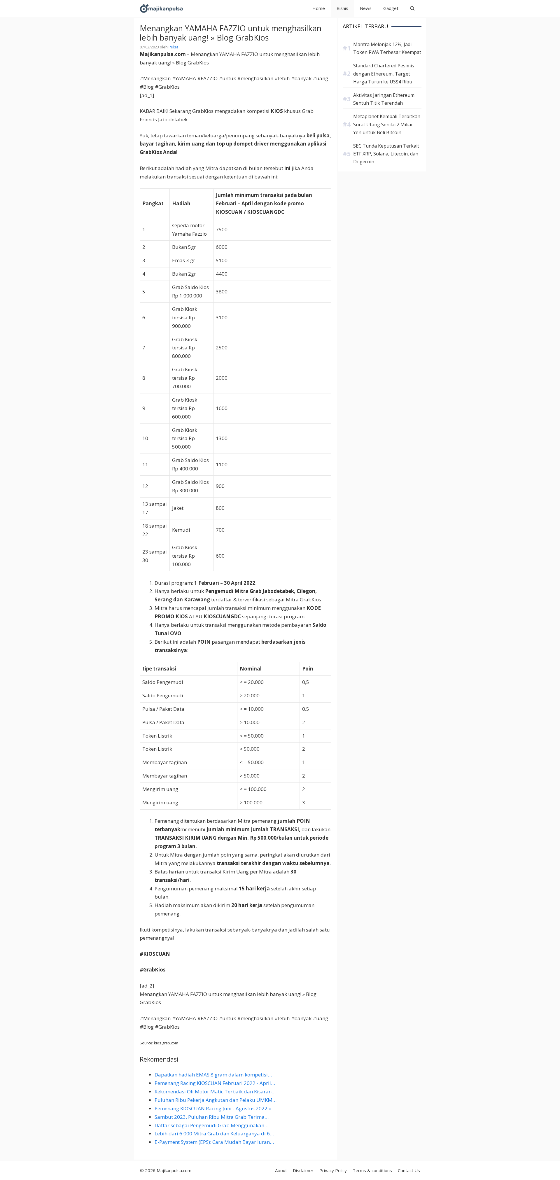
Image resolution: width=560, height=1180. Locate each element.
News (366, 8)
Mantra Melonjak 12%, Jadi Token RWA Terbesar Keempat (387, 48)
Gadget (390, 8)
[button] (412, 8)
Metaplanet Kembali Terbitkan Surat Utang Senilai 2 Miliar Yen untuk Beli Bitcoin (386, 124)
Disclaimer (303, 1170)
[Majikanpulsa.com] (161, 8)
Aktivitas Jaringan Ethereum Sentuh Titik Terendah (383, 99)
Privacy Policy (333, 1170)
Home (318, 8)
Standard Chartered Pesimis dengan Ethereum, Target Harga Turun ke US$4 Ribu (383, 73)
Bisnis (342, 8)
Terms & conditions (372, 1170)
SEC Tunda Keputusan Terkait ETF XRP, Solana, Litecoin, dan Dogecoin (386, 154)
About (281, 1170)
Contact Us (409, 1170)
